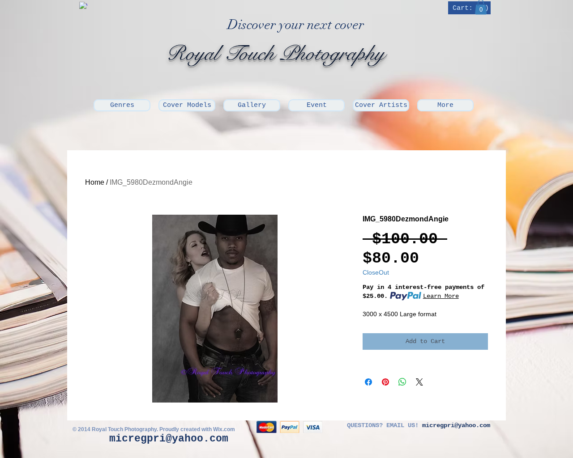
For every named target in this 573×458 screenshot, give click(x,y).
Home (94, 182)
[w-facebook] (83, 6)
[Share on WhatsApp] (402, 382)
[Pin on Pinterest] (385, 382)
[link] (470, 8)
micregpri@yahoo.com (168, 439)
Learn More (441, 296)
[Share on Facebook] (368, 382)
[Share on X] (419, 382)
